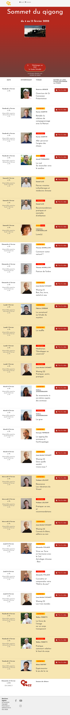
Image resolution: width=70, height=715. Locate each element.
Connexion (28, 2)
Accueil (22, 2)
